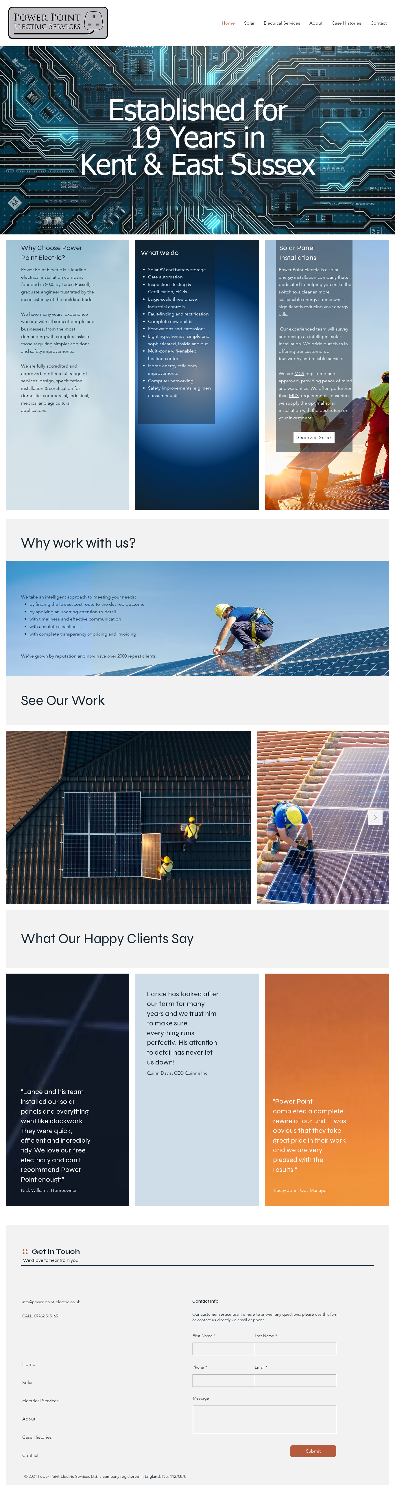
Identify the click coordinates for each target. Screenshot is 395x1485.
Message (201, 1398)
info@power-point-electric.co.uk (51, 1301)
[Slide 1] (192, 220)
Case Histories (37, 1437)
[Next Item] (375, 817)
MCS (299, 373)
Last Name (264, 1336)
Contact (30, 1455)
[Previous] (31, 140)
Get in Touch (56, 1251)
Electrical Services (37, 1400)
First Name (203, 1336)
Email (259, 1367)
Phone (198, 1367)
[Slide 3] (203, 220)
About (28, 1419)
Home (28, 1364)
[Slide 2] (197, 220)
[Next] (363, 140)
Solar (27, 1382)
